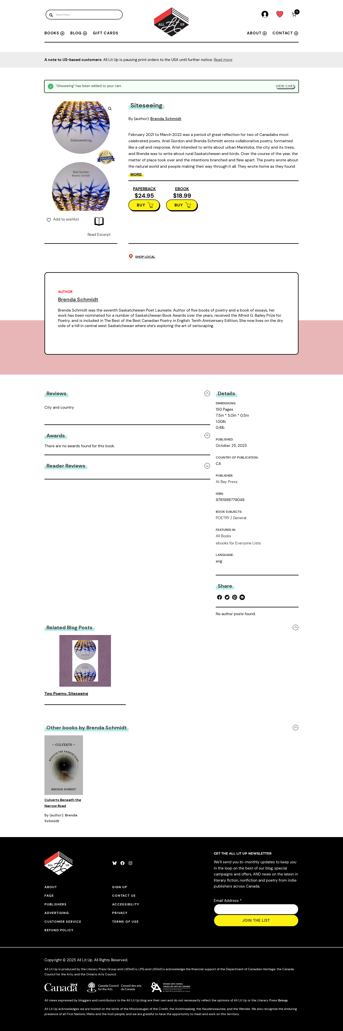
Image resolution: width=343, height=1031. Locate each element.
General (239, 517)
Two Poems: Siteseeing (66, 693)
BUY (141, 205)
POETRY (222, 517)
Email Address (228, 900)
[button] (110, 108)
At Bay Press (227, 481)
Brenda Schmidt (165, 118)
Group (282, 1000)
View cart (285, 86)
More (136, 174)
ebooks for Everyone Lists (238, 543)
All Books (223, 535)
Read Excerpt (99, 234)
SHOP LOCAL (145, 257)
